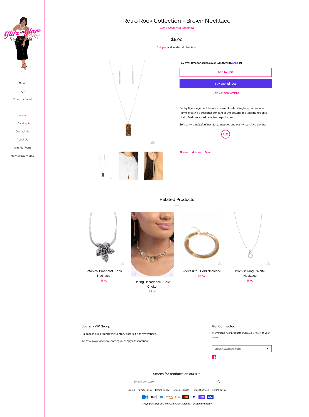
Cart (23, 83)
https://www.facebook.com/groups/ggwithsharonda (115, 341)
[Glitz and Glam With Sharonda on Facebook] (214, 358)
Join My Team (22, 147)
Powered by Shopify (202, 404)
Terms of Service (200, 390)
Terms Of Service (180, 390)
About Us (22, 139)
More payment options (225, 93)
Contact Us (22, 131)
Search (131, 390)
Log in (22, 91)
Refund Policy (162, 390)
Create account (22, 99)
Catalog (22, 123)
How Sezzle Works (22, 155)
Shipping (162, 47)
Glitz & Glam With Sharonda (177, 27)
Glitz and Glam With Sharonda (175, 404)
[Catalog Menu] (28, 123)
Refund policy (219, 390)
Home (22, 115)
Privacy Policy (145, 390)
